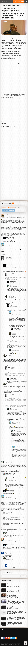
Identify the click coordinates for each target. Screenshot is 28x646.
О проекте (3, 629)
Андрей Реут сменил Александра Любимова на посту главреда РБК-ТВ (16, 618)
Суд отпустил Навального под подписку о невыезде (15, 95)
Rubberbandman (10, 237)
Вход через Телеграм (9, 210)
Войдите (4, 207)
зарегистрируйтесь (11, 207)
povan (6, 539)
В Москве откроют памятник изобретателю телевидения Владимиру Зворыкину (14, 623)
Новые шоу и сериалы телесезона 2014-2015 (16, 607)
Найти (23, 575)
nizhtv (2, 251)
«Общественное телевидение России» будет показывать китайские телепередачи (16, 612)
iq (10, 285)
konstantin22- (8, 257)
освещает (18, 121)
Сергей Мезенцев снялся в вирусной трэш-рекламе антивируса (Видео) (16, 589)
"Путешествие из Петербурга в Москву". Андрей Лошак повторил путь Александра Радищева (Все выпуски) (15, 601)
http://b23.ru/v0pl (8, 555)
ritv (5, 552)
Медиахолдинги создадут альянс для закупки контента (16, 584)
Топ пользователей (5, 634)
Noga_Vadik (9, 265)
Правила (16, 631)
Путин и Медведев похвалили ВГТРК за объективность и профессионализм (16, 595)
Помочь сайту (4, 631)
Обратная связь (4, 633)
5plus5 (6, 214)
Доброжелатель (9, 244)
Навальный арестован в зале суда (10, 94)
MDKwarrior (11, 296)
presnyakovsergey (7, 512)
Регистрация (21, 1)
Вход (15, 1)
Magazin (12, 340)
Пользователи (17, 633)
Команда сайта (17, 629)
